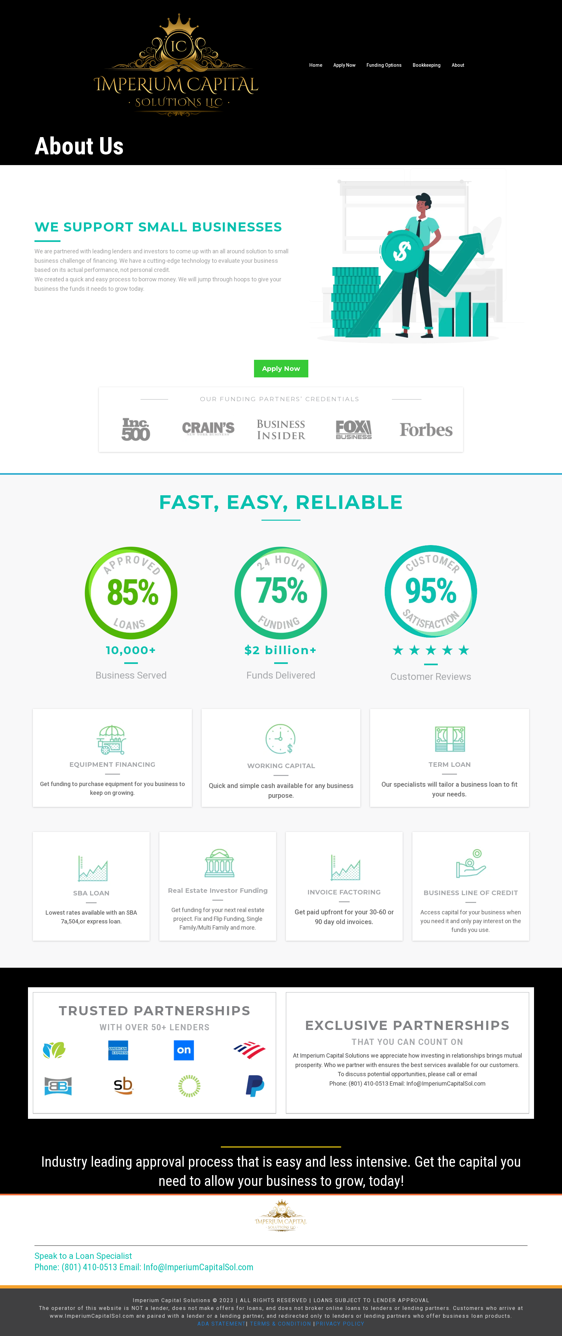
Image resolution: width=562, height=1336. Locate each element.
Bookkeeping (427, 65)
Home (315, 65)
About (458, 65)
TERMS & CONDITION (280, 1324)
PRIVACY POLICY (340, 1324)
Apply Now (344, 65)
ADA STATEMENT (221, 1324)
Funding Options (384, 65)
